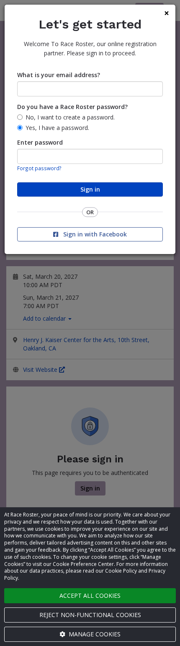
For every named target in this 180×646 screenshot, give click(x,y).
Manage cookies (94, 634)
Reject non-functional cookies (90, 615)
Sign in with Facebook (94, 234)
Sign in (90, 189)
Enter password (40, 142)
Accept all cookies (90, 595)
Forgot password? (39, 168)
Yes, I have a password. (57, 128)
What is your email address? (58, 75)
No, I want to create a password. (70, 117)
